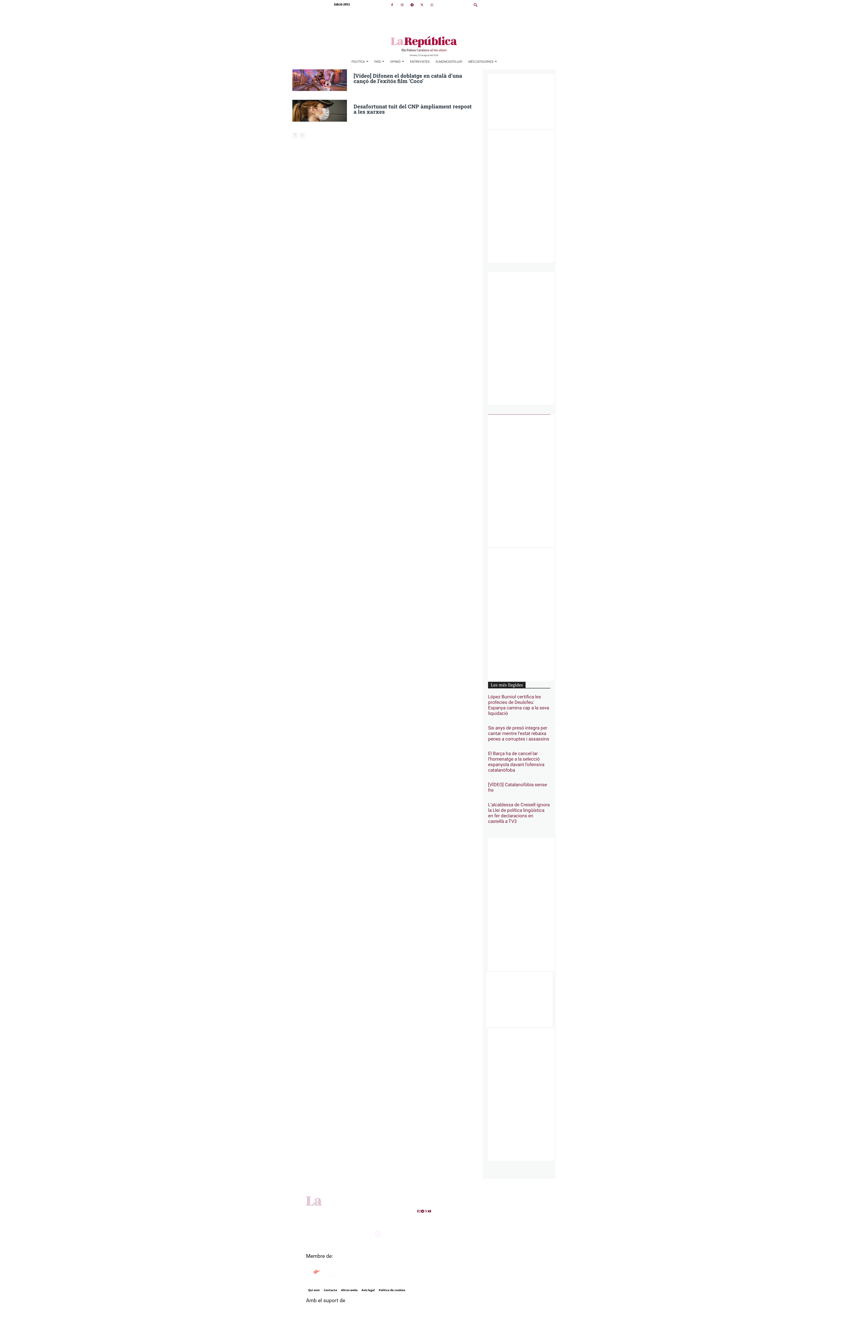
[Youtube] (429, 1211)
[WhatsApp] (432, 5)
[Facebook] (392, 5)
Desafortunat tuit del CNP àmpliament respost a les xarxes (413, 109)
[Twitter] (422, 5)
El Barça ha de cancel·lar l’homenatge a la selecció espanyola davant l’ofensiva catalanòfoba (516, 762)
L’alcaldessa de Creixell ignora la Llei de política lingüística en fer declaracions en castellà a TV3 (519, 813)
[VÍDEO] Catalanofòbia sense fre (517, 787)
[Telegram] (412, 5)
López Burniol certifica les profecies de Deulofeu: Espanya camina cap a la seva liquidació (518, 705)
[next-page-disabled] (302, 135)
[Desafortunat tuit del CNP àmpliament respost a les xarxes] (319, 111)
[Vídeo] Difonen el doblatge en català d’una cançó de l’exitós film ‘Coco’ (408, 78)
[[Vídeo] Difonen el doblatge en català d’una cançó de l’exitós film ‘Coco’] (319, 80)
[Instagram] (402, 5)
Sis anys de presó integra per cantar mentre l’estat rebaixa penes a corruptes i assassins (518, 733)
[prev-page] (295, 135)
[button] (475, 5)
